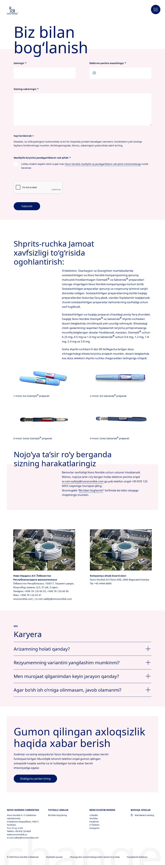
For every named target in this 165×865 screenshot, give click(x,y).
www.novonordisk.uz (17, 834)
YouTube (93, 818)
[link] (35, 778)
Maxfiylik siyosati (54, 857)
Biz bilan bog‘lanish (91, 490)
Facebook (94, 821)
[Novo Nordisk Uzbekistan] (17, 10)
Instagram (94, 828)
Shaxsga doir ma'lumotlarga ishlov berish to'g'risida (95, 857)
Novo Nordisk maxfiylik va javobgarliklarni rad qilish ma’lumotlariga (103, 164)
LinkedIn (93, 815)
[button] (155, 9)
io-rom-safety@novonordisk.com (83, 481)
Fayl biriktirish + (24, 135)
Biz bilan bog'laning (57, 815)
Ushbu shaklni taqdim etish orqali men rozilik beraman (84, 165)
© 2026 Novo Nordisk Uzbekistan (23, 857)
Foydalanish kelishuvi (137, 857)
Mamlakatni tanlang (144, 815)
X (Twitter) (94, 824)
